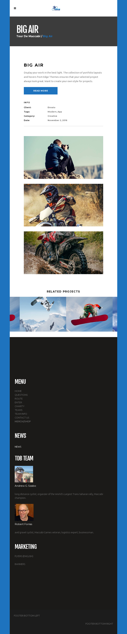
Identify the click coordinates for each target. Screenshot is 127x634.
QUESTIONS (21, 394)
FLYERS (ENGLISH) (24, 556)
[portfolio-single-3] (63, 252)
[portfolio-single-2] (63, 204)
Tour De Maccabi (28, 36)
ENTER (18, 402)
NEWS (18, 446)
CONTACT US (22, 417)
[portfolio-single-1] (63, 157)
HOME (18, 391)
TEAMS (18, 410)
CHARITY (19, 406)
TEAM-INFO (21, 413)
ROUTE (19, 398)
